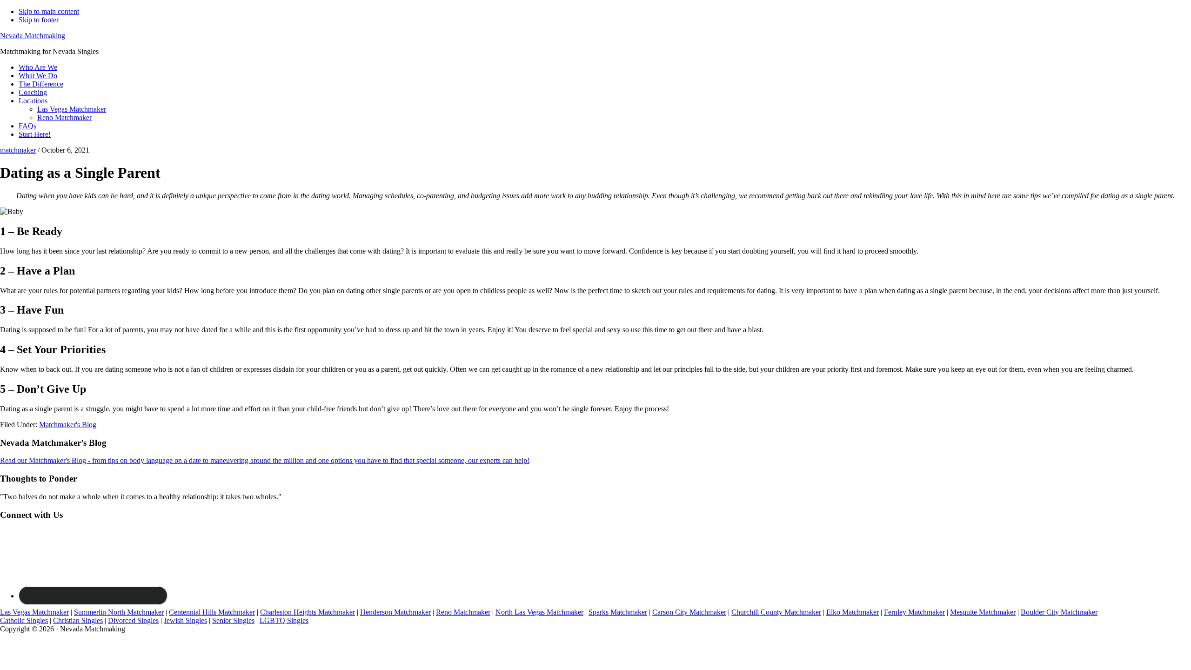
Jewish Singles (185, 620)
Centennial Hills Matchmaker (212, 612)
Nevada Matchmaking (32, 36)
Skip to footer (39, 20)
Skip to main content (49, 11)
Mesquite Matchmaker (983, 612)
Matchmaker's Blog (67, 425)
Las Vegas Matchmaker (34, 612)
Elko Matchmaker (852, 612)
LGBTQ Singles (284, 620)
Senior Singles (233, 620)
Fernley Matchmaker (914, 612)
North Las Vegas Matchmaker (539, 612)
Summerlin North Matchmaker (119, 612)
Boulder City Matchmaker (1059, 612)
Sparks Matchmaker (618, 612)
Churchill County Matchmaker (776, 612)
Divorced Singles (133, 620)
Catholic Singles (24, 620)
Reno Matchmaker (463, 612)
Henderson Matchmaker (395, 612)
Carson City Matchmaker (689, 612)
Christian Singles (78, 620)
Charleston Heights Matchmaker (307, 612)
